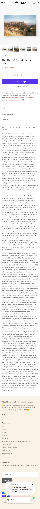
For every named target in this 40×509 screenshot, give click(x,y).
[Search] (6, 2)
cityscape (8, 98)
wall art (27, 98)
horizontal (10, 100)
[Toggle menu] (2, 2)
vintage (16, 100)
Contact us (5, 438)
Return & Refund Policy (9, 448)
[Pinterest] (5, 414)
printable (15, 98)
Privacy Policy (6, 445)
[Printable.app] (20, 2)
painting (21, 98)
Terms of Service (7, 451)
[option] (20, 25)
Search (4, 426)
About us (4, 435)
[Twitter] (2, 414)
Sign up (7, 480)
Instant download (7, 114)
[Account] (33, 2)
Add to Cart (20, 75)
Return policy (6, 119)
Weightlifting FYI (7, 454)
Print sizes (5, 109)
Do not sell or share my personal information (16, 441)
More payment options (20, 86)
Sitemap (4, 429)
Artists (4, 432)
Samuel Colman (9, 68)
